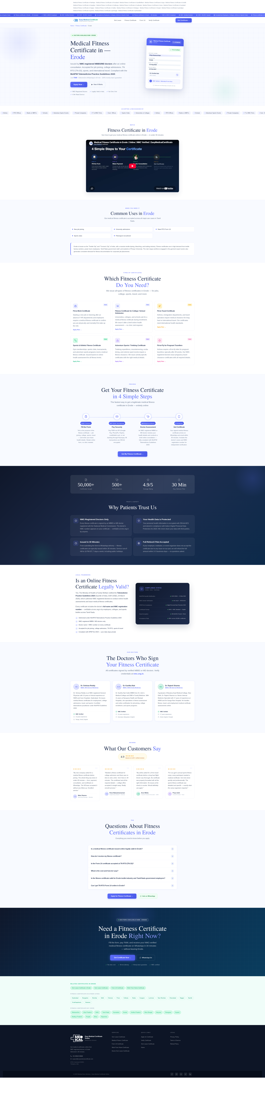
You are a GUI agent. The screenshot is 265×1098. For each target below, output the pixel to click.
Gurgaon (142, 998)
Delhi (102, 998)
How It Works (98, 84)
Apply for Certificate (147, 1037)
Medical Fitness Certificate (120, 1040)
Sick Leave (117, 20)
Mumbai (94, 998)
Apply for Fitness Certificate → (122, 896)
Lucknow (151, 998)
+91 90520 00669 (77, 1056)
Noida (134, 998)
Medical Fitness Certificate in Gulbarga (107, 5)
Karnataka (116, 1012)
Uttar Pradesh (87, 1012)
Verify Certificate (154, 20)
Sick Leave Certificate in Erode (81, 988)
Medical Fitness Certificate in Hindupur (128, 8)
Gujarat (177, 1012)
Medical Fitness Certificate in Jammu (83, 10)
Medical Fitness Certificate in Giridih (175, 2)
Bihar (95, 1016)
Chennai (110, 998)
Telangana (168, 1012)
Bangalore (85, 998)
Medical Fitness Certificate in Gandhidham (132, 2)
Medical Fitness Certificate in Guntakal (174, 5)
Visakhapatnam (76, 1002)
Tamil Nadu (105, 1012)
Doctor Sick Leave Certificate (120, 1051)
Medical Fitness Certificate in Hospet (150, 8)
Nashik (190, 998)
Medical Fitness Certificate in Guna (153, 5)
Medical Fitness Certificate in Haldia (105, 8)
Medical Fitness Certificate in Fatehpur (84, 2)
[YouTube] (181, 1074)
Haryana (158, 1012)
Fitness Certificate (130, 20)
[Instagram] (176, 1074)
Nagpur (182, 998)
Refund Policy (174, 1044)
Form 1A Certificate (117, 988)
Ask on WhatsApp (148, 896)
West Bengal (148, 1012)
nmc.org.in (138, 674)
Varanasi (87, 1002)
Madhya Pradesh (77, 1016)
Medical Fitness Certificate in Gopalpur (84, 5)
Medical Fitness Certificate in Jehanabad (129, 10)
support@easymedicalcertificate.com (82, 1059)
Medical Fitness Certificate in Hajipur (83, 8)
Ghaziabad (173, 998)
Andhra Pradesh (136, 1012)
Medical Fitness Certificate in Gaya (155, 2)
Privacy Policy (174, 1037)
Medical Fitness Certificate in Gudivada (130, 5)
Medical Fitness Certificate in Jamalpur (173, 8)
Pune (118, 998)
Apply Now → (78, 84)
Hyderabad (75, 998)
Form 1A (142, 20)
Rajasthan (104, 1016)
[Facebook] (171, 1074)
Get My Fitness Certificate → (133, 454)
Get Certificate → (184, 20)
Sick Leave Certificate (101, 988)
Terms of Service (175, 1040)
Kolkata (126, 998)
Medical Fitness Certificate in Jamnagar (106, 10)
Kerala (125, 1012)
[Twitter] (185, 1074)
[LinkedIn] (190, 1074)
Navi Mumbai (162, 998)
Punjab (88, 1016)
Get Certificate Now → (122, 957)
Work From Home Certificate (135, 988)
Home (72, 25)
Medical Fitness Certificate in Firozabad (107, 2)
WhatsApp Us (147, 957)
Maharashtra (75, 1012)
